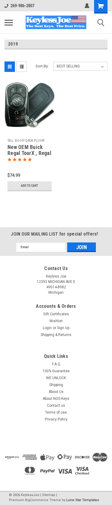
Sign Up (63, 328)
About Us (56, 392)
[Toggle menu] (8, 22)
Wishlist (56, 321)
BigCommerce (36, 500)
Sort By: (42, 66)
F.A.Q (56, 364)
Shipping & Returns (56, 335)
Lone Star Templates (82, 500)
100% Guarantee (56, 371)
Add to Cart (29, 185)
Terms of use (56, 412)
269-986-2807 (22, 5)
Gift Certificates (56, 314)
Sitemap (48, 495)
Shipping (56, 385)
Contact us (56, 405)
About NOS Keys (56, 399)
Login (47, 328)
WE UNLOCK (56, 378)
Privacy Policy (56, 419)
